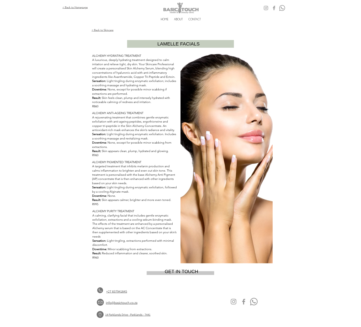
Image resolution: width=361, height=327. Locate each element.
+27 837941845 (116, 291)
